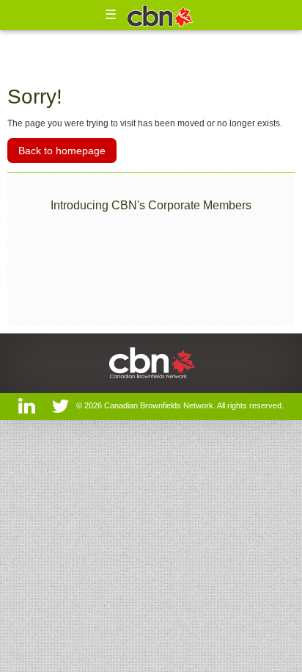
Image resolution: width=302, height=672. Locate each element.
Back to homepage (62, 150)
